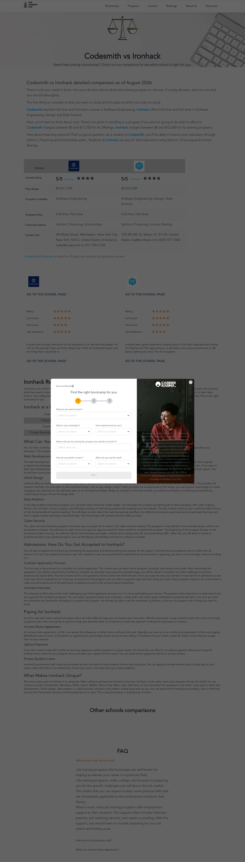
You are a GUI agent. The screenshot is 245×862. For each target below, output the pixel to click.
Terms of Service (158, 476)
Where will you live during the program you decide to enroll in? (86, 441)
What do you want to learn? (69, 409)
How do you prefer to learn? (69, 457)
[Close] (192, 380)
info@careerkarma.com (158, 469)
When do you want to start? (109, 457)
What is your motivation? (68, 425)
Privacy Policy (176, 476)
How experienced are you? (109, 425)
